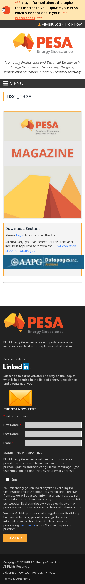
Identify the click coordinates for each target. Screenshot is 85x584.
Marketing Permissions (22, 453)
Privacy (50, 572)
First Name (12, 425)
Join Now (75, 24)
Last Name (11, 434)
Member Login (52, 24)
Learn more (28, 525)
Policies (37, 572)
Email (8, 443)
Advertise (9, 572)
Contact (24, 572)
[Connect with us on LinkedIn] (17, 366)
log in (20, 235)
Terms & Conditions (16, 579)
